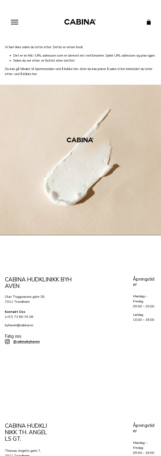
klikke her (71, 69)
